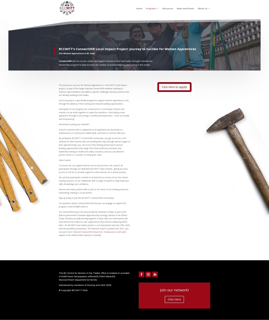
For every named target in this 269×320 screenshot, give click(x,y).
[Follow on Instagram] (148, 274)
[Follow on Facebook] (141, 274)
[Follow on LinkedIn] (155, 274)
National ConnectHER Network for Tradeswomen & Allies (98, 232)
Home (139, 8)
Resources (168, 8)
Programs (151, 8)
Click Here (174, 299)
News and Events (185, 8)
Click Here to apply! (174, 87)
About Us (202, 8)
